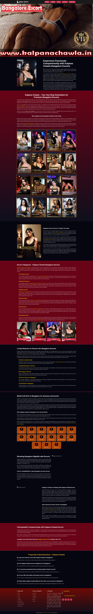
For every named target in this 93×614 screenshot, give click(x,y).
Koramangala (41, 439)
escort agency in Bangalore (28, 123)
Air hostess (34, 593)
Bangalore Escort (48, 239)
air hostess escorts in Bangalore (41, 276)
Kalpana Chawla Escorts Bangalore (24, 267)
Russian (34, 601)
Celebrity (34, 594)
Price (59, 1)
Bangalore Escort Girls (43, 539)
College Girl (34, 596)
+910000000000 (66, 591)
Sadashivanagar (51, 439)
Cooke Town (46, 447)
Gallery (53, 1)
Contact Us (72, 1)
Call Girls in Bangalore (59, 232)
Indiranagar (22, 439)
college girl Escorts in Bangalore (35, 283)
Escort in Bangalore (50, 509)
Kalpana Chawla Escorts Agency (46, 612)
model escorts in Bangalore (37, 308)
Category (65, 1)
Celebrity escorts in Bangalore (24, 291)
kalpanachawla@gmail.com (70, 595)
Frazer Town (36, 447)
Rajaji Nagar (71, 439)
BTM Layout (56, 447)
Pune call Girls (20, 601)
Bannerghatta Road (61, 439)
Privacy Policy (20, 606)
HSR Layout (31, 439)
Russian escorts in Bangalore (36, 300)
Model (34, 599)
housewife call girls (39, 319)
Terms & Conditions (21, 604)
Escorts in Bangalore (21, 106)
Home (47, 1)
